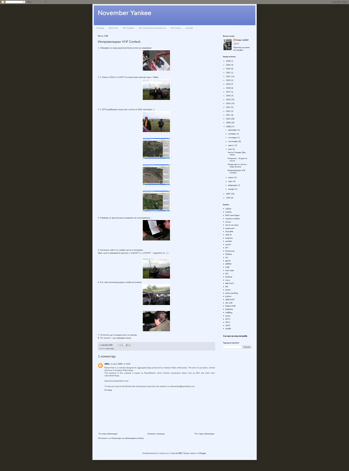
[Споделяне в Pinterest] (129, 345)
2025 (228, 65)
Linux (227, 280)
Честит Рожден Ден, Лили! (237, 153)
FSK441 (228, 254)
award (228, 244)
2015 (228, 99)
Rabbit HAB (230, 306)
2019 (228, 84)
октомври (232, 137)
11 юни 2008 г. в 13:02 (120, 364)
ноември (232, 133)
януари (231, 189)
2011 (228, 115)
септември (233, 141)
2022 (228, 72)
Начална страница (156, 433)
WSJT (227, 325)
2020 (228, 80)
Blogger (202, 453)
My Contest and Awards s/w (152, 28)
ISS (226, 273)
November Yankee (124, 12)
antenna (229, 238)
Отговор (108, 390)
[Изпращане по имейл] (119, 345)
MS (226, 286)
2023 (228, 68)
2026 (228, 61)
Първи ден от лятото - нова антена (238, 165)
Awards (189, 28)
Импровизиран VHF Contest (236, 171)
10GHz (228, 209)
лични (228, 222)
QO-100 (228, 303)
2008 (228, 126)
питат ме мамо (232, 225)
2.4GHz (228, 212)
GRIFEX (228, 264)
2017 (228, 92)
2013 (228, 107)
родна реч (230, 228)
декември (232, 130)
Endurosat (229, 251)
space (228, 316)
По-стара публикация (204, 433)
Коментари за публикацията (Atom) (128, 438)
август (231, 145)
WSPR (228, 328)
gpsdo (228, 260)
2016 (228, 95)
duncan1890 (176, 453)
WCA (227, 322)
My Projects (128, 28)
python (228, 296)
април (231, 177)
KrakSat (228, 277)
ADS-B (228, 235)
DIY (226, 247)
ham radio (110, 348)
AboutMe (229, 231)
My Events (176, 28)
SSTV (227, 319)
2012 (228, 111)
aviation (228, 241)
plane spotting (231, 293)
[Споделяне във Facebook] (127, 345)
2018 (228, 88)
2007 (228, 194)
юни (230, 149)
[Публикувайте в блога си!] (121, 345)
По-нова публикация (108, 433)
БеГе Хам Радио (232, 215)
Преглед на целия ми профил (241, 48)
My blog (100, 28)
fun (226, 257)
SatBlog (228, 312)
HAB (227, 267)
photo (227, 290)
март (230, 181)
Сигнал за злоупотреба (235, 336)
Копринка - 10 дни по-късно (238, 159)
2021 (228, 76)
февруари (233, 185)
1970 (228, 197)
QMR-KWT (230, 299)
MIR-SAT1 (229, 283)
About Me (113, 28)
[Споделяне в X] (124, 345)
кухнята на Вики (232, 218)
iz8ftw (107, 364)
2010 (228, 119)
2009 (228, 122)
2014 (228, 103)
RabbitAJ (229, 309)
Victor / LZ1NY (242, 40)
